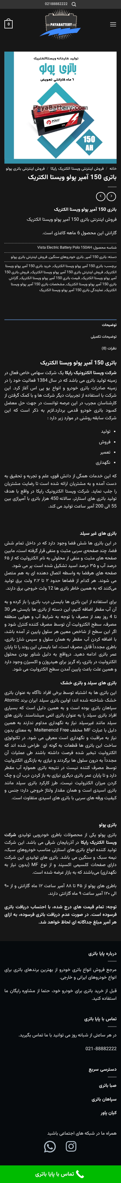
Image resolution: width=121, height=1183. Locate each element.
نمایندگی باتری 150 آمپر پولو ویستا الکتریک (71, 290)
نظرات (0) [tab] (109, 349)
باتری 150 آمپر (96, 257)
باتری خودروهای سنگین (66, 257)
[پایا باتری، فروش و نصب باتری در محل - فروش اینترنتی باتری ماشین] (60, 24)
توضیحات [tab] (109, 325)
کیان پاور (109, 1113)
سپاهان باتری (104, 1099)
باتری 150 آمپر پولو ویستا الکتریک (78, 266)
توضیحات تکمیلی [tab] (104, 337)
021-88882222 (101, 1049)
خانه (113, 169)
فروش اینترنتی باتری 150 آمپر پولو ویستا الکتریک (67, 272)
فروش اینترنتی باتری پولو (25, 169)
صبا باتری (108, 1085)
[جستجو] (74, 4)
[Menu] (113, 24)
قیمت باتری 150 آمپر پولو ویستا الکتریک (50, 278)
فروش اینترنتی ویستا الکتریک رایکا (77, 169)
